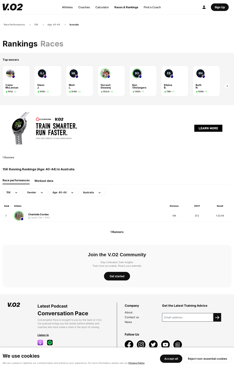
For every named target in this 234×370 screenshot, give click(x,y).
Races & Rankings (126, 7)
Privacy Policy (136, 363)
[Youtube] (166, 344)
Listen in (43, 335)
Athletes (67, 7)
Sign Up (220, 7)
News (128, 322)
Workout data (43, 181)
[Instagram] (141, 344)
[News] (177, 344)
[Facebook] (129, 344)
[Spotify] (51, 342)
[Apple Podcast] (42, 342)
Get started (117, 276)
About (129, 312)
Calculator (102, 7)
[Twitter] (153, 344)
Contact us (132, 317)
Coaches (84, 7)
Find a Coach (152, 7)
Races (52, 43)
